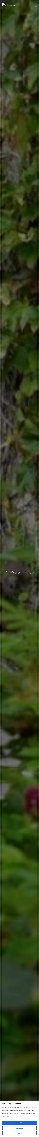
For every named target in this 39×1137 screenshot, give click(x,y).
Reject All (19, 1133)
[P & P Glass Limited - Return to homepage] (9, 4)
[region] (19, 1119)
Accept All (19, 1123)
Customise (19, 1128)
